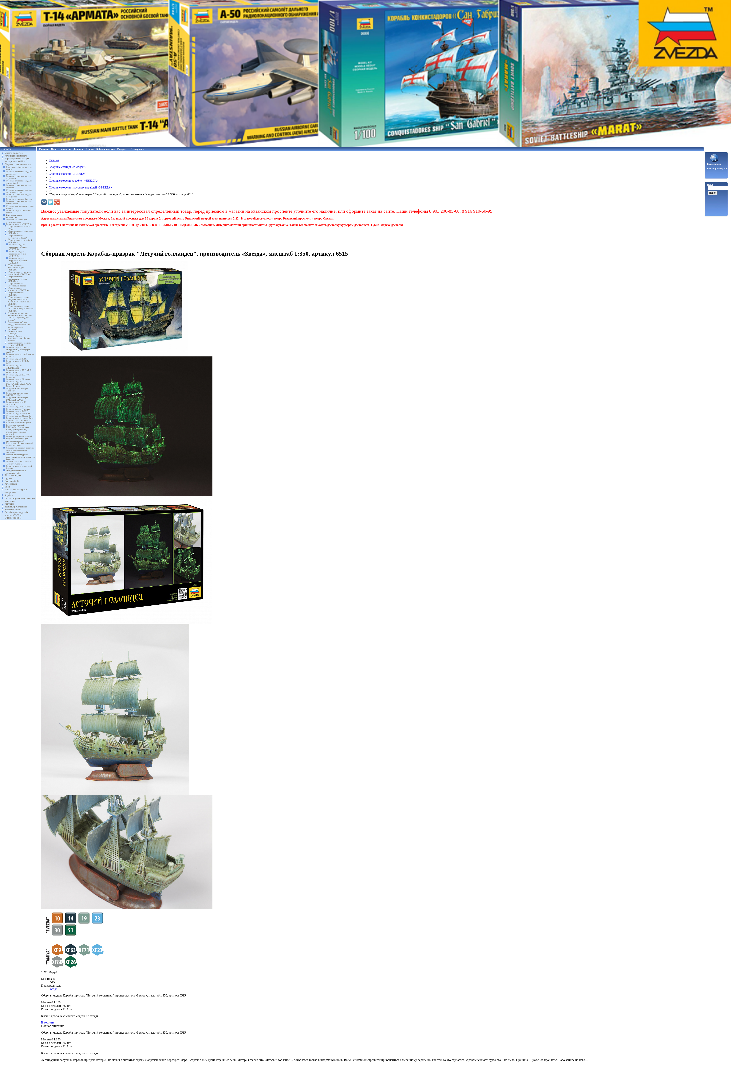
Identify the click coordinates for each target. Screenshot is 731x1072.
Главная (54, 160)
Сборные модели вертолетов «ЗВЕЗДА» (18, 236)
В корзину (47, 1022)
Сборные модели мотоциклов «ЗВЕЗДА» (18, 289)
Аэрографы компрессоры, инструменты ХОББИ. (17, 160)
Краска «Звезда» (15, 336)
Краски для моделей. (15, 425)
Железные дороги (13, 475)
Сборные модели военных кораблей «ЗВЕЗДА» (17, 253)
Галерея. (121, 149)
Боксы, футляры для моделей (19, 436)
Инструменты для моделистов (14, 216)
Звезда (53, 989)
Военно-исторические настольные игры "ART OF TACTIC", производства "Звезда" (20, 316)
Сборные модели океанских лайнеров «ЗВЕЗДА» (18, 246)
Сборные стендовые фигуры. (19, 199)
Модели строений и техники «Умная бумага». (19, 462)
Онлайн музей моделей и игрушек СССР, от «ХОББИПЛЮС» (16, 515)
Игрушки (9, 504)
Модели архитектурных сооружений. (16, 491)
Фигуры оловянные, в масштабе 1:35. (16, 471)
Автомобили (11, 484)
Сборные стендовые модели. (18, 164)
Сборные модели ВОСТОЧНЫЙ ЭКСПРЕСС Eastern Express (18, 383)
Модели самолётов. (14, 153)
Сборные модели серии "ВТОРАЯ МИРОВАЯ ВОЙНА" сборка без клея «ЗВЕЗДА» (19, 300)
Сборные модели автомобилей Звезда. (17, 284)
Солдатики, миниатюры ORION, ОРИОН (17, 394)
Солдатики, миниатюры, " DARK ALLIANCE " (18, 398)
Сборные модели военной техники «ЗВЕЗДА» (19, 344)
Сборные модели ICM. (16, 359)
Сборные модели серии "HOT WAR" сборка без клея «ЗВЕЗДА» (20, 308)
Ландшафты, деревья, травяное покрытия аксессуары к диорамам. (20, 450)
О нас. (54, 149)
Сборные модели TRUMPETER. (14, 366)
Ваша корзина (714, 164)
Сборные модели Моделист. (19, 379)
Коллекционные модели (16, 155)
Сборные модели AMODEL (18, 407)
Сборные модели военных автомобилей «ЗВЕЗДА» (19, 273)
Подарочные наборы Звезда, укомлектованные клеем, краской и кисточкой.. (19, 325)
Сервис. (90, 149)
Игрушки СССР (12, 481)
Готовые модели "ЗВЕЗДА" (15, 332)
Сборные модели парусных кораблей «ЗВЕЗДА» (18, 260)
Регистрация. (137, 149)
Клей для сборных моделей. (18, 422)
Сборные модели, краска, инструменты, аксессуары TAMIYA (18, 349)
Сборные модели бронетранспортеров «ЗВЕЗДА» (17, 278)
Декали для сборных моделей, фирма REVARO (20, 444)
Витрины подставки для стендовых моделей (17, 439)
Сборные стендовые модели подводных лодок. (19, 191)
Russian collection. (13, 509)
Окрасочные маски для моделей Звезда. (16, 220)
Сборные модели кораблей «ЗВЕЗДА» (73, 180)
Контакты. (65, 149)
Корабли (9, 495)
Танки (7, 486)
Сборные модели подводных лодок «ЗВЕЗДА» (16, 267)
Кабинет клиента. (105, 149)
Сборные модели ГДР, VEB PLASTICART (18, 371)
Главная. (44, 149)
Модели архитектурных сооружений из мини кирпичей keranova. (20, 456)
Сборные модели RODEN (17, 411)
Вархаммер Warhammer (16, 506)
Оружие (8, 478)
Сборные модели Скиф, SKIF (19, 413)
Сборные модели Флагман (18, 409)
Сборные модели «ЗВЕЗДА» (19, 224)
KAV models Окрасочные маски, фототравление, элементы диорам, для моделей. (17, 430)
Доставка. (78, 149)
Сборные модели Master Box (19, 416)
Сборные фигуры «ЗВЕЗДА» (15, 293)
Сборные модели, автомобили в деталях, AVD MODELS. (20, 419)
